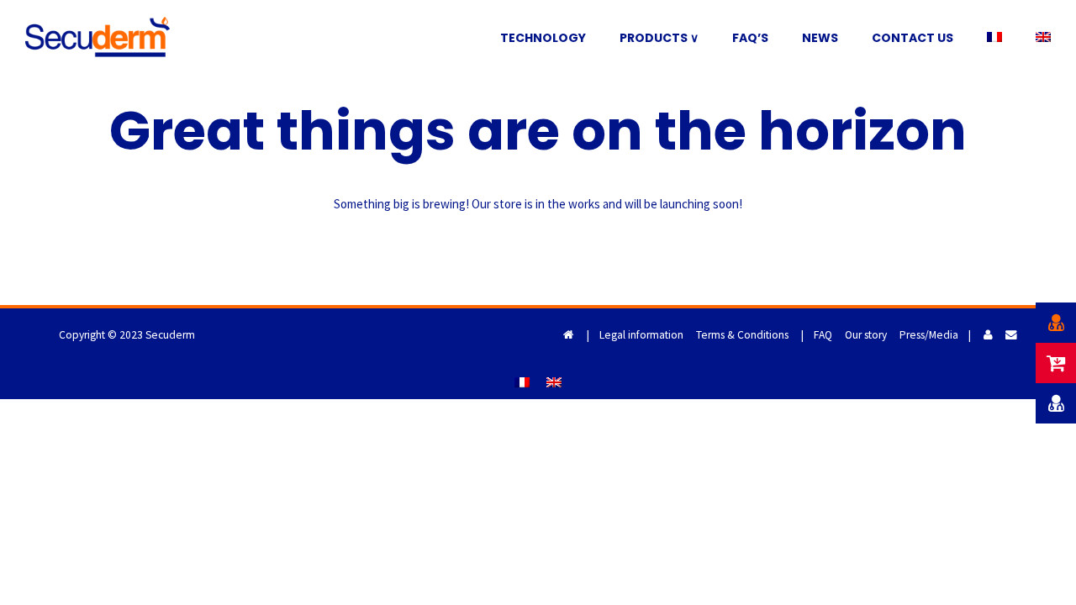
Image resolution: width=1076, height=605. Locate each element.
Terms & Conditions (742, 335)
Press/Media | (935, 335)
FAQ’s (750, 37)
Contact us (912, 37)
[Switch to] (994, 38)
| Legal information (635, 335)
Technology (543, 37)
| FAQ (816, 335)
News (820, 37)
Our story (866, 335)
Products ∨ (659, 37)
